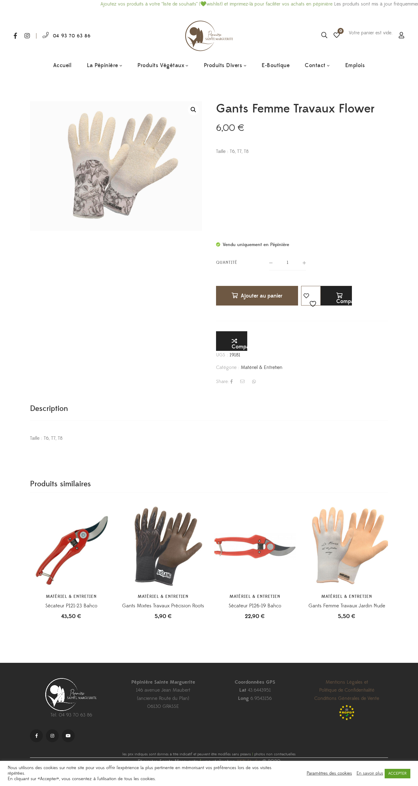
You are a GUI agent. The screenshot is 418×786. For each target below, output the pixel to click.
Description (49, 408)
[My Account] (401, 36)
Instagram (27, 36)
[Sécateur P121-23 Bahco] (71, 546)
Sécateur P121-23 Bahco (71, 605)
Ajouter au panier (261, 295)
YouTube (68, 735)
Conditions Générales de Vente (346, 698)
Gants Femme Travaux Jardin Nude (346, 605)
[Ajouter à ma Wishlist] (311, 296)
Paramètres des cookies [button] (329, 773)
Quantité (226, 262)
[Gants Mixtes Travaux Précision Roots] (163, 546)
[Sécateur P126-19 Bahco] (255, 546)
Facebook (15, 36)
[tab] (49, 408)
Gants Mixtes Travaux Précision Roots (163, 605)
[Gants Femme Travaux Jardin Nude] (346, 546)
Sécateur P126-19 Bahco (255, 605)
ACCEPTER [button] (397, 773)
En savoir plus (369, 773)
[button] (193, 109)
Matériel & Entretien (261, 367)
